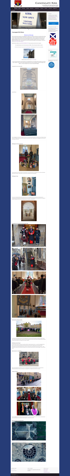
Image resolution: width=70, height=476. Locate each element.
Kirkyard (42, 8)
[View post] (29, 21)
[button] (12, 20)
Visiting (27, 8)
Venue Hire (31, 8)
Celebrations (37, 8)
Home (12, 8)
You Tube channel (33, 59)
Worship (23, 8)
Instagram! (22, 41)
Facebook (17, 41)
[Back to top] (68, 474)
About (20, 8)
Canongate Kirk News (18, 32)
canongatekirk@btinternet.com (52, 16)
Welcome (15, 8)
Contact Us (50, 8)
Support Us (55, 8)
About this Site (46, 469)
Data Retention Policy (47, 472)
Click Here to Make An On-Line (53, 23)
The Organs (13, 10)
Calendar (46, 8)
